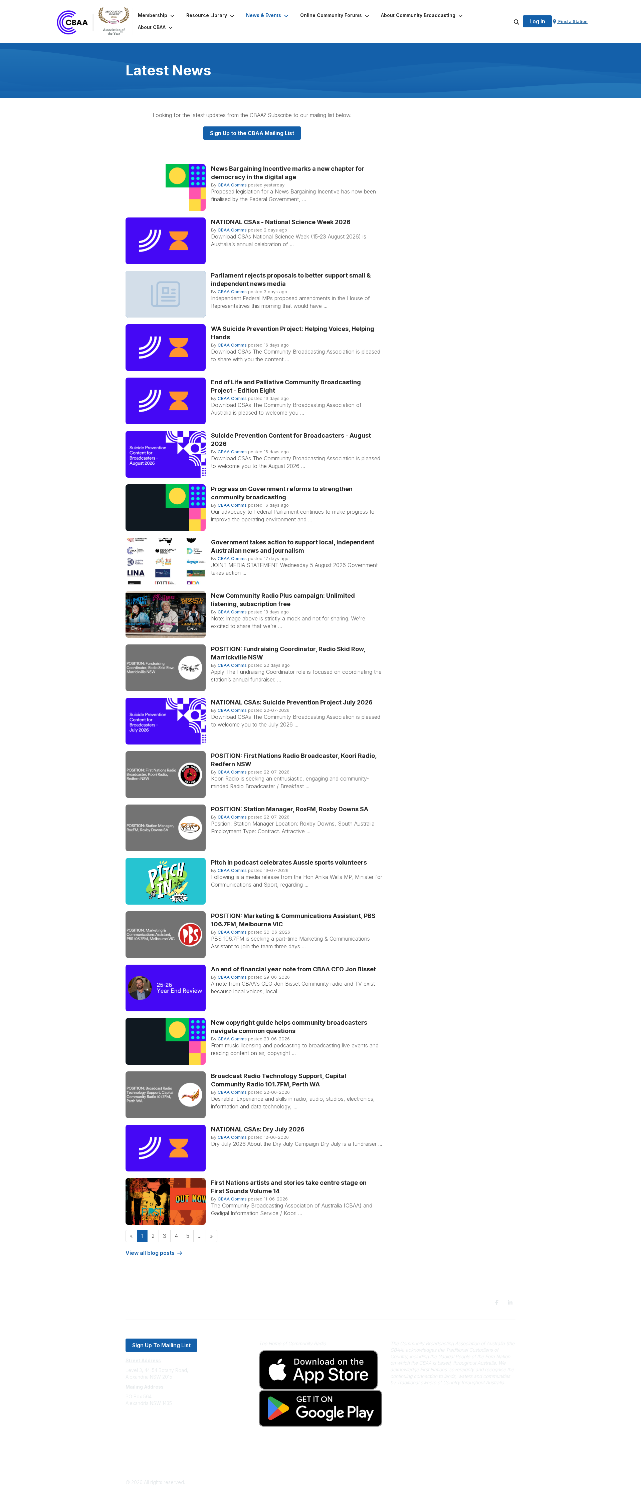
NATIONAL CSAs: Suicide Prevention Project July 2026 (292, 702)
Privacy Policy (141, 1450)
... (200, 1235)
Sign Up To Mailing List (161, 1345)
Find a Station (572, 21)
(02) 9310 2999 (142, 1423)
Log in (537, 21)
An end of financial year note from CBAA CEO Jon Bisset (293, 969)
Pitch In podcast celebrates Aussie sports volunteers (289, 862)
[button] (157, 15)
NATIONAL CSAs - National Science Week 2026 (281, 221)
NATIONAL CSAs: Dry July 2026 (257, 1129)
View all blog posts (150, 1253)
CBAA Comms (232, 184)
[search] (508, 21)
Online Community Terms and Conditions (170, 1460)
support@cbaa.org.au (149, 1430)
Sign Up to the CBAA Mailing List (252, 133)
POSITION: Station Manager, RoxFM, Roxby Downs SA (289, 809)
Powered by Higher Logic (487, 1482)
